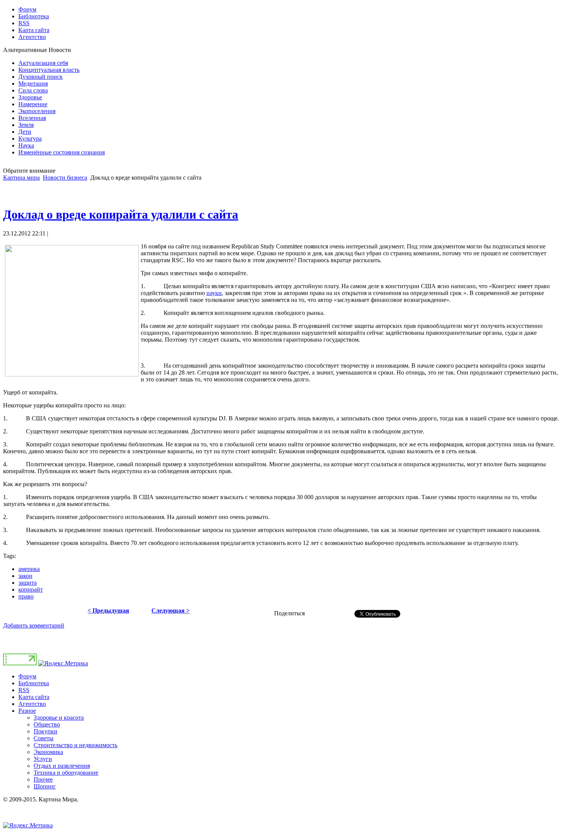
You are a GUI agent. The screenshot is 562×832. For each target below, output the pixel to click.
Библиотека (33, 683)
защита (27, 582)
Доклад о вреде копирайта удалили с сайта (120, 214)
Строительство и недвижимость (75, 745)
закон (25, 576)
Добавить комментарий (33, 625)
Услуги (43, 759)
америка (29, 569)
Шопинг (45, 786)
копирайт (30, 589)
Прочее (43, 779)
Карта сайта (33, 697)
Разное (27, 710)
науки (214, 293)
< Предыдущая (108, 610)
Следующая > (170, 610)
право (26, 596)
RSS (23, 690)
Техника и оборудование (66, 772)
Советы (44, 738)
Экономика (48, 752)
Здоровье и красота (59, 717)
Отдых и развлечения (62, 765)
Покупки (45, 731)
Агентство (32, 704)
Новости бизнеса (65, 177)
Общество (47, 724)
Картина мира (21, 177)
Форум (27, 676)
